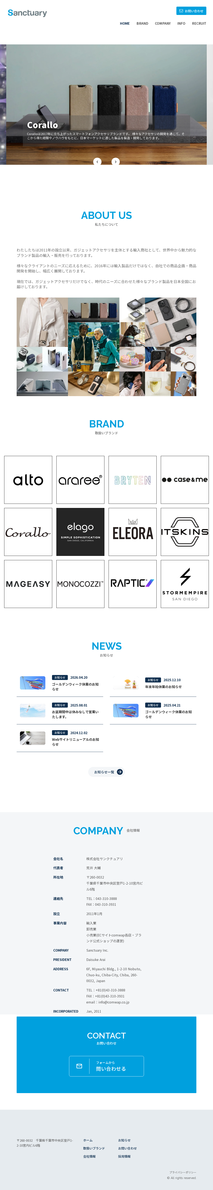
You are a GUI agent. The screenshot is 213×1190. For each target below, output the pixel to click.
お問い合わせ (127, 1148)
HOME (125, 23)
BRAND (142, 23)
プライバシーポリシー (182, 1172)
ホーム (88, 1140)
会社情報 (89, 1156)
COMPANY (163, 23)
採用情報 (124, 1156)
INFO (181, 23)
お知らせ (124, 1140)
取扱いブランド (94, 1148)
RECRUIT (199, 23)
